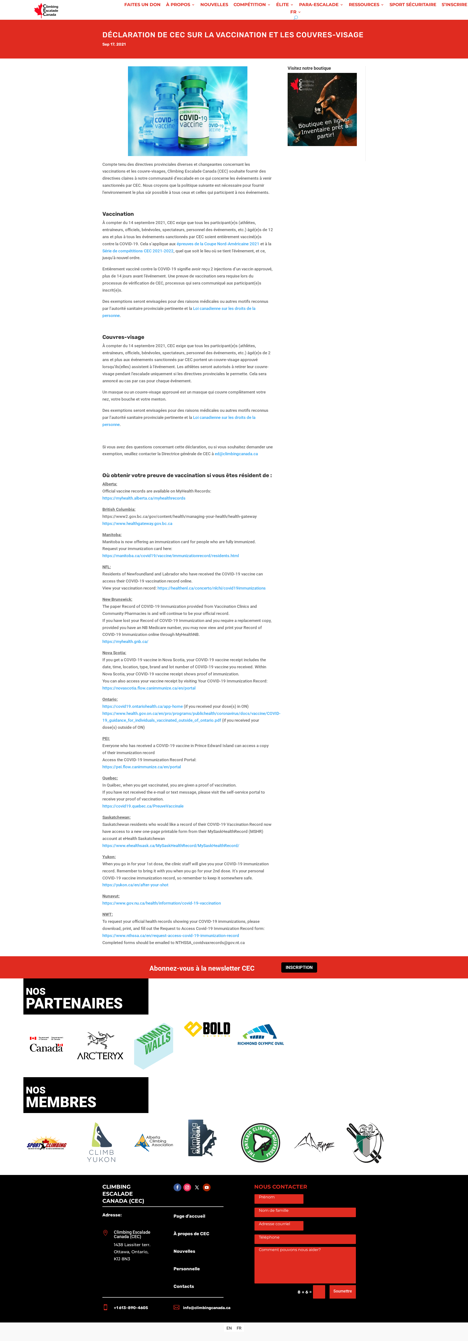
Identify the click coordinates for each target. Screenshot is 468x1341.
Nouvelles (214, 5)
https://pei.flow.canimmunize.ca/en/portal (141, 766)
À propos (178, 5)
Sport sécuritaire (413, 5)
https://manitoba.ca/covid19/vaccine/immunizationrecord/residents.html (170, 555)
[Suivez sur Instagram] (187, 1187)
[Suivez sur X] (197, 1187)
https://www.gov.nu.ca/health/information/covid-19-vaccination (161, 903)
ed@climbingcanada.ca (236, 453)
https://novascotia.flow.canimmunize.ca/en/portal (148, 688)
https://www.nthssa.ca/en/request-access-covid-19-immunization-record (170, 935)
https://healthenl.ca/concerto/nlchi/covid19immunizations (211, 588)
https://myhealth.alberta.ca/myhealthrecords (143, 498)
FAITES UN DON (142, 5)
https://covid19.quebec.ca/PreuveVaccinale (143, 806)
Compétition (250, 5)
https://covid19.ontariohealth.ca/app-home (142, 706)
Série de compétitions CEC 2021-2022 (138, 250)
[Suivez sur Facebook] (177, 1187)
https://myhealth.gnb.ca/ (125, 641)
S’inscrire (454, 5)
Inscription (299, 967)
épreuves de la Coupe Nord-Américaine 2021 (218, 243)
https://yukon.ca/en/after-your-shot (135, 884)
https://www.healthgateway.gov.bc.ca (137, 523)
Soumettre (342, 1291)
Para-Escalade (319, 5)
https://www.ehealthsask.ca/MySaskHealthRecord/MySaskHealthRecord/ (170, 845)
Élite (282, 5)
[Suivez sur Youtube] (207, 1187)
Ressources (364, 5)
